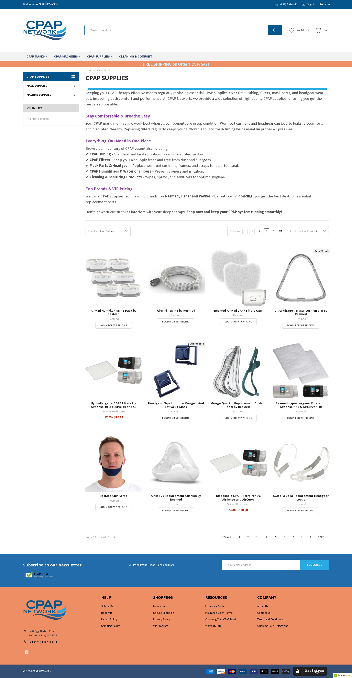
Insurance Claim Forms (219, 613)
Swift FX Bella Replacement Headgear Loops (301, 497)
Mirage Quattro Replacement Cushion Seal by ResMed (238, 405)
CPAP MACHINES (66, 56)
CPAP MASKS (35, 56)
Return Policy (109, 619)
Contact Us (264, 613)
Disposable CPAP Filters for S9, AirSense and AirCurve (238, 497)
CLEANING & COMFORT (135, 56)
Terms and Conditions (270, 619)
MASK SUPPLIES (37, 86)
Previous (226, 537)
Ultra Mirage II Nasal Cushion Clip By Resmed (300, 312)
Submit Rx (107, 606)
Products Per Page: (302, 231)
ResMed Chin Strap (113, 496)
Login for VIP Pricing (113, 325)
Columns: (235, 231)
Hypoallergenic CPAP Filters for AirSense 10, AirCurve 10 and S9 (113, 405)
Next (321, 537)
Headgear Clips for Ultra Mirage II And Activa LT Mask (176, 405)
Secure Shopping (163, 613)
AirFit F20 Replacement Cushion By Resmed (176, 497)
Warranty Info (213, 626)
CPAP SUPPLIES (98, 56)
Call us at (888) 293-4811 (43, 642)
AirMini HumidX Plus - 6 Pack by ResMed (113, 312)
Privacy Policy (161, 619)
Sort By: (93, 231)
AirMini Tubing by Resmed (176, 310)
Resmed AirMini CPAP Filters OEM (238, 310)
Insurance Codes (215, 606)
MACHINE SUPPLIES (39, 94)
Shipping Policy (110, 626)
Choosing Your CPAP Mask (220, 619)
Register (325, 4)
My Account (160, 606)
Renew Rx (107, 613)
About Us (262, 606)
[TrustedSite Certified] (39, 575)
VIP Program (160, 626)
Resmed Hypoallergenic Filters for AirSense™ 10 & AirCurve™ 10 (301, 405)
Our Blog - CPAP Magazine (272, 626)
